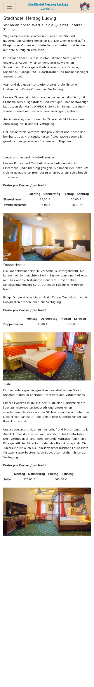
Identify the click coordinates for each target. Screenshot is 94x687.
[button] (9, 237)
